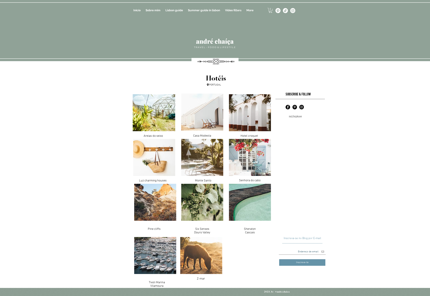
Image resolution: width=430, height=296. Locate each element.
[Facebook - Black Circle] (288, 107)
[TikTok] (285, 10)
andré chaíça (215, 41)
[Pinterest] (278, 10)
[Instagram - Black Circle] (301, 107)
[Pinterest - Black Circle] (294, 107)
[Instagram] (292, 10)
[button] (270, 10)
